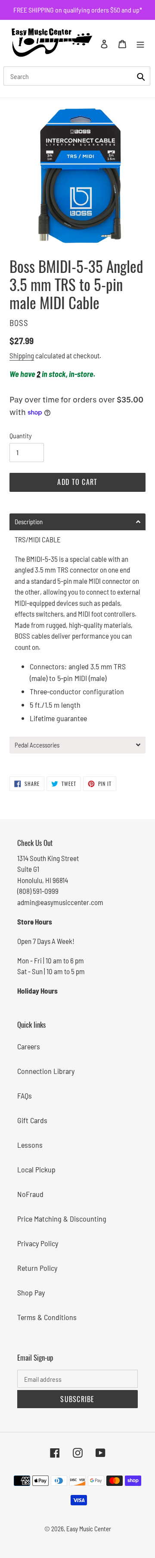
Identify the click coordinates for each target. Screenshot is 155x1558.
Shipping (21, 355)
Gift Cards (32, 1120)
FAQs (24, 1095)
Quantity (20, 435)
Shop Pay (31, 1292)
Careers (28, 1046)
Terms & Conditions (47, 1317)
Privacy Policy (37, 1243)
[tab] (77, 521)
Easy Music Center (88, 1529)
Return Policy (37, 1268)
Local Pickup (36, 1169)
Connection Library (45, 1071)
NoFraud (30, 1194)
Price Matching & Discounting (61, 1218)
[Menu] (140, 43)
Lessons (30, 1145)
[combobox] (76, 76)
